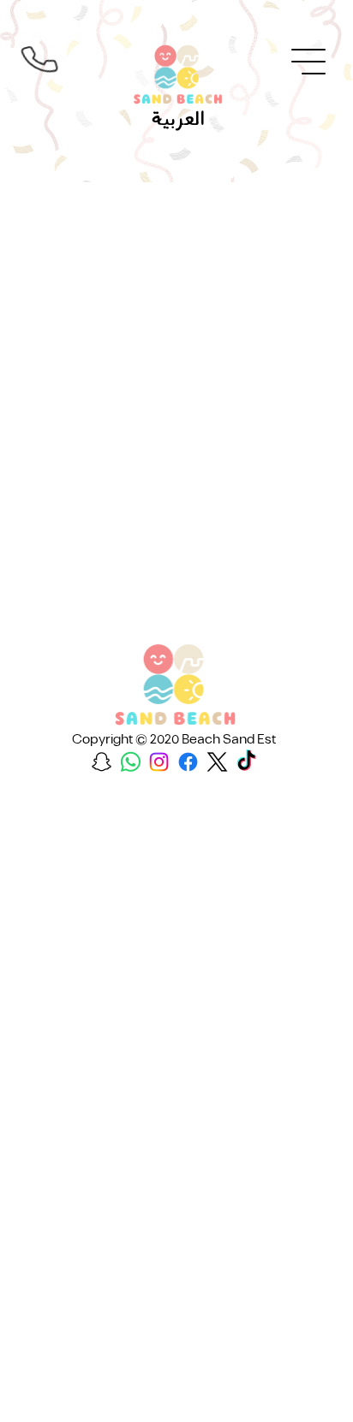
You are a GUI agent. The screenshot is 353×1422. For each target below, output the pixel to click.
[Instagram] (159, 762)
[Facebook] (188, 762)
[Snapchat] (101, 762)
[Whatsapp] (130, 762)
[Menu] (309, 61)
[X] (217, 762)
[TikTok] (246, 762)
